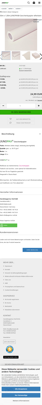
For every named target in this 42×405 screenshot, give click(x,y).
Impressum (8, 266)
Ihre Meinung (32, 250)
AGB (6, 283)
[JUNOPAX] (4, 2)
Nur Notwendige (21, 395)
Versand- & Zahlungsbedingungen (16, 273)
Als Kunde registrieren (12, 299)
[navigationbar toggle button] (39, 2)
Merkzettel (8, 306)
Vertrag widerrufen (11, 357)
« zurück (3, 9)
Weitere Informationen (21, 401)
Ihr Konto (8, 303)
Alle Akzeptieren (21, 389)
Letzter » (18, 9)
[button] (3, 105)
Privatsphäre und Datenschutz (14, 287)
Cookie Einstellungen (11, 290)
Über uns (8, 280)
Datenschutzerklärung (22, 385)
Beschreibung (8, 134)
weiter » (11, 9)
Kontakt (7, 269)
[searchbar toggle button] (28, 2)
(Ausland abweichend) (25, 70)
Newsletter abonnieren (12, 310)
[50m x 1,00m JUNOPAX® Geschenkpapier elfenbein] (21, 35)
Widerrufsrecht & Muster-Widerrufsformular (19, 276)
